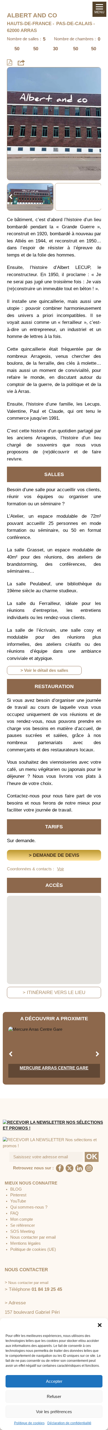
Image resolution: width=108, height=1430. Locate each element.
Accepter (54, 1381)
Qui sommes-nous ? (28, 1207)
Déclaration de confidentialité (69, 1423)
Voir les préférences (54, 1411)
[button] (99, 1325)
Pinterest (18, 1195)
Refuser (54, 1396)
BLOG (16, 1189)
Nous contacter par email (33, 1237)
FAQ (14, 1213)
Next (97, 197)
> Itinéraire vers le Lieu (54, 992)
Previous (10, 197)
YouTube (18, 1201)
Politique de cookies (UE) (33, 1249)
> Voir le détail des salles (44, 670)
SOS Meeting (22, 1231)
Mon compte (21, 1219)
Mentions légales (25, 1243)
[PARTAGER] (21, 62)
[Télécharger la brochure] (9, 62)
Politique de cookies (29, 1423)
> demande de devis (54, 855)
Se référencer (22, 1225)
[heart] (15, 75)
